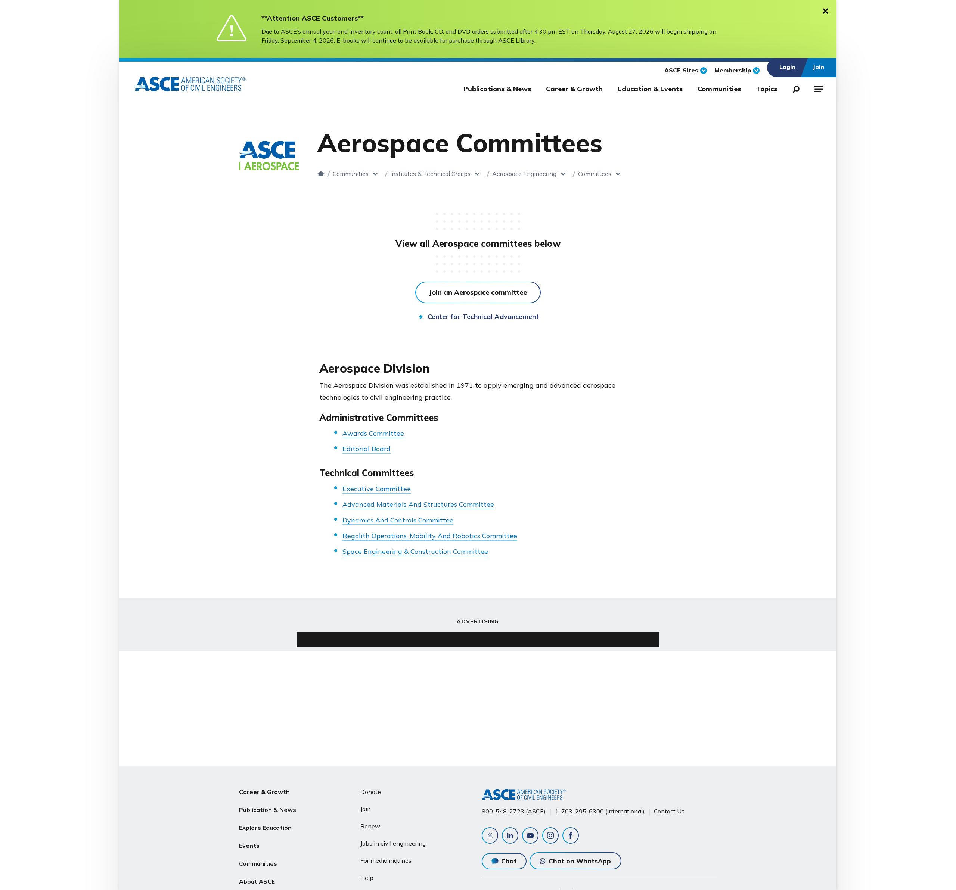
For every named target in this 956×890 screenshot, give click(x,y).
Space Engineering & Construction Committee (415, 551)
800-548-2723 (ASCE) (514, 811)
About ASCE (257, 881)
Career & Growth (574, 88)
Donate (370, 792)
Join (365, 809)
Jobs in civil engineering (393, 843)
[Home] (321, 173)
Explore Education (265, 827)
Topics (766, 88)
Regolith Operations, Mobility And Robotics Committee (429, 535)
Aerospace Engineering (524, 173)
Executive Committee (376, 488)
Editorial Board (366, 448)
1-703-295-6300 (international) (600, 811)
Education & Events (650, 88)
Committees (594, 173)
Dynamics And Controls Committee (397, 520)
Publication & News (267, 809)
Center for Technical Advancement (483, 316)
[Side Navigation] (818, 87)
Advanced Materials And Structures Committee (418, 504)
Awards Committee (373, 433)
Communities (719, 88)
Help (366, 877)
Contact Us (669, 811)
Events (249, 845)
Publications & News (497, 88)
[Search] (794, 87)
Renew (370, 826)
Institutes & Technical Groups (430, 173)
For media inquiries (386, 860)
